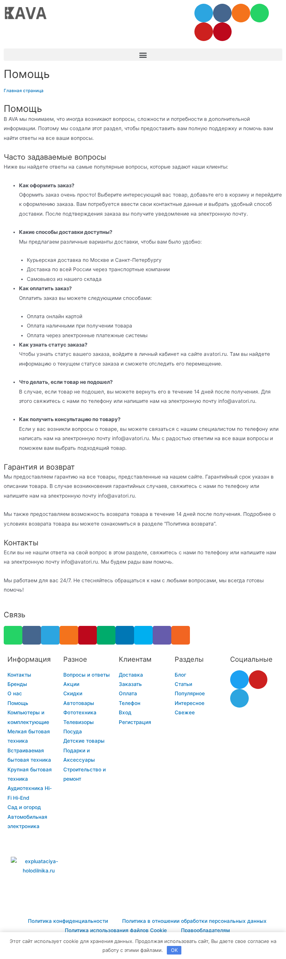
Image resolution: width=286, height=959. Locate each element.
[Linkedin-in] (124, 635)
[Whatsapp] (259, 13)
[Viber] (162, 635)
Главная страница (24, 90)
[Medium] (106, 635)
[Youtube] (203, 31)
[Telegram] (203, 13)
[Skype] (143, 635)
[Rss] (180, 635)
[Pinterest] (222, 31)
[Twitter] (239, 679)
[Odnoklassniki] (241, 13)
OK (174, 950)
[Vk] (222, 13)
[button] (143, 54)
